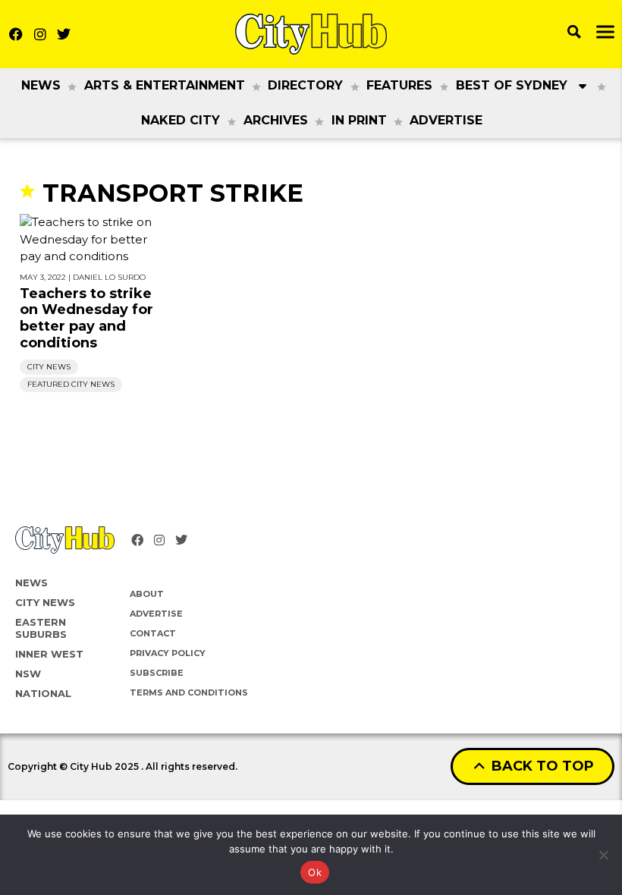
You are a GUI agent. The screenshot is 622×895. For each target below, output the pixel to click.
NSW (28, 673)
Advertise (446, 120)
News (41, 85)
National (43, 693)
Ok (315, 872)
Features (399, 85)
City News (49, 367)
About (147, 594)
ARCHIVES (275, 120)
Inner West (49, 654)
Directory (305, 85)
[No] (603, 854)
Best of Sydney (511, 85)
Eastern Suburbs (41, 628)
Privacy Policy (168, 653)
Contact (153, 633)
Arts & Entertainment (164, 85)
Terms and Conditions (189, 692)
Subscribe (157, 672)
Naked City (180, 120)
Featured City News (71, 384)
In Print (359, 120)
